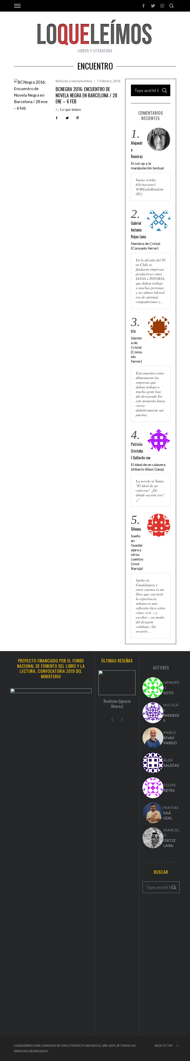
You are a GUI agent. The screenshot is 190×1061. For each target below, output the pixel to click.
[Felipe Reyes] (152, 787)
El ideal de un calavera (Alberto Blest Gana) (148, 466)
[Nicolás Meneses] (152, 712)
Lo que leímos (70, 109)
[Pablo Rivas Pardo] (152, 737)
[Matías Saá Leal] (152, 812)
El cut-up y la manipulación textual (147, 165)
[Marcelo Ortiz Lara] (152, 837)
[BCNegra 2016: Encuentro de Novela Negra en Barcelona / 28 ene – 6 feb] (31, 95)
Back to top (164, 1045)
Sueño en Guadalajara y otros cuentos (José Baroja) (137, 552)
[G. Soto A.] (152, 687)
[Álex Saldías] (152, 762)
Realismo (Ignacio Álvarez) (117, 703)
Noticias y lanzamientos (74, 81)
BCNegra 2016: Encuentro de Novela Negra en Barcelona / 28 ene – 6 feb (86, 95)
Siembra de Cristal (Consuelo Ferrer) (145, 245)
